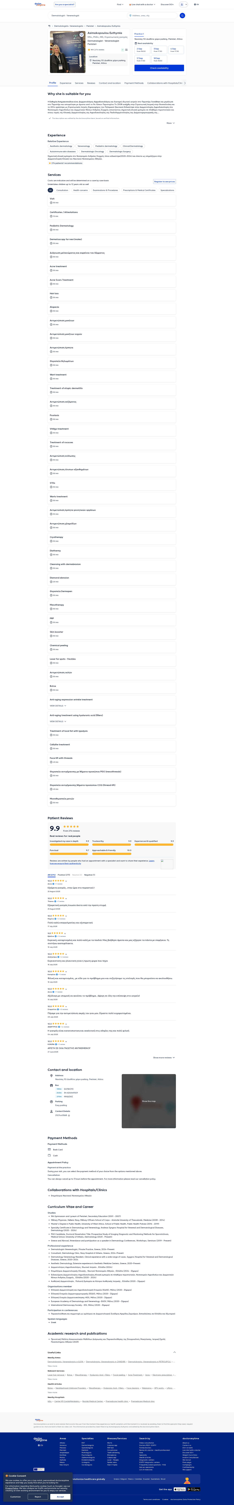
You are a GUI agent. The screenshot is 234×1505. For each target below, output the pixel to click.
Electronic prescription (163, 1375)
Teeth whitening (113, 1453)
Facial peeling (119, 1375)
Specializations (167, 190)
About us (186, 1443)
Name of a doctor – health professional (154, 1450)
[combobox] (87, 16)
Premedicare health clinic (117, 1401)
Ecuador (146, 1479)
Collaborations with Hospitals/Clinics (166, 83)
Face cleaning (133, 1388)
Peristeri (90, 26)
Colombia (138, 1479)
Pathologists (86, 1453)
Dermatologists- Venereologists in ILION (66, 1361)
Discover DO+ (188, 1453)
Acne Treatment (135, 1375)
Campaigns (187, 1465)
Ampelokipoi (64, 1453)
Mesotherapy (81, 1375)
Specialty (143, 1455)
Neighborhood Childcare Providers (71, 1388)
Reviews (91, 83)
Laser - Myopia (113, 1460)
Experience (65, 83)
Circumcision (112, 1450)
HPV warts (159, 1388)
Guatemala (155, 1479)
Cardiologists (87, 1465)
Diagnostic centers (146, 1460)
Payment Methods (134, 83)
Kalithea (63, 1455)
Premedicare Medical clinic (143, 1401)
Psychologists (87, 1455)
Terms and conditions (151, 1499)
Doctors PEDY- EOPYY (147, 1445)
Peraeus (63, 1448)
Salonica (63, 1445)
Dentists (85, 1450)
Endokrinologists (88, 1460)
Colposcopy (111, 1457)
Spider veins (112, 1462)
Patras (62, 1457)
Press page (187, 1462)
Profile (52, 82)
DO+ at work (188, 1448)
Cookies (165, 1499)
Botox (70, 1375)
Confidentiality (188, 1467)
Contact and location (110, 83)
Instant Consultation (191, 1457)
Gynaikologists (87, 1448)
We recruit (187, 1460)
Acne (147, 1375)
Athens (62, 1443)
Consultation (62, 190)
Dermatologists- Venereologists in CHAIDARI (106, 1361)
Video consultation (146, 1443)
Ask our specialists (146, 1467)
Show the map (149, 1101)
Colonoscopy (112, 1445)
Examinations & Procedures (105, 190)
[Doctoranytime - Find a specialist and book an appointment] (49, 26)
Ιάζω (50, 1401)
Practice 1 (139, 34)
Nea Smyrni (64, 1465)
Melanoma (147, 1388)
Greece (116, 1479)
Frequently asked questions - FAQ (152, 1465)
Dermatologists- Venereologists (68, 26)
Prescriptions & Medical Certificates (139, 190)
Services (79, 83)
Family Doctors (145, 1448)
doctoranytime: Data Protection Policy (185, 1499)
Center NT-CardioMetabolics (67, 1401)
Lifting (170, 1388)
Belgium (124, 1479)
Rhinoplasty (111, 1455)
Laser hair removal (56, 1375)
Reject (38, 1497)
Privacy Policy (11, 1488)
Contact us (187, 1445)
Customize (15, 1497)
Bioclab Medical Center (92, 1401)
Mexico (131, 1479)
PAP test (110, 1448)
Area (141, 1453)
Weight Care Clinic (190, 1455)
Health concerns (80, 190)
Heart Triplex (112, 1465)
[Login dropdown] (183, 4)
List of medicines (145, 1470)
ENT (83, 1443)
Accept (60, 1497)
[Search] (182, 15)
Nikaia (62, 1462)
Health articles (145, 1457)
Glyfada (63, 1460)
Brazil (163, 1479)
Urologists (86, 1462)
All (50, 190)
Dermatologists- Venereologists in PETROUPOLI (149, 1361)
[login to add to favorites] (81, 35)
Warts (109, 1443)
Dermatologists (88, 1445)
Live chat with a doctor (191, 1450)
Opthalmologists (88, 1457)
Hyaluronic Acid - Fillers (100, 1375)
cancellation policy (147, 1179)
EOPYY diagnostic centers (149, 1462)
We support (187, 1470)
